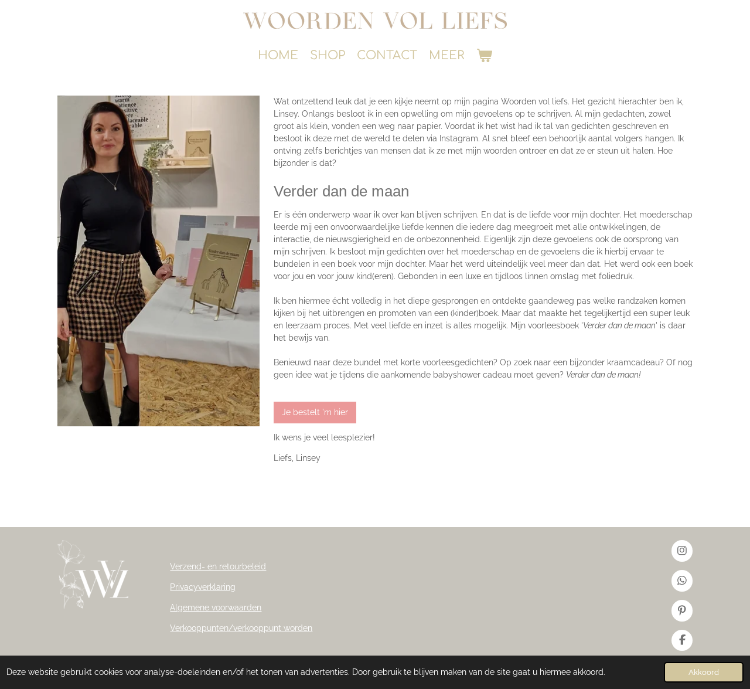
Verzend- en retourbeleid (218, 566)
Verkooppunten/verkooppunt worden (241, 628)
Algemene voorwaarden (215, 607)
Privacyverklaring (203, 587)
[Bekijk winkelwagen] (484, 55)
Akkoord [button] (703, 672)
